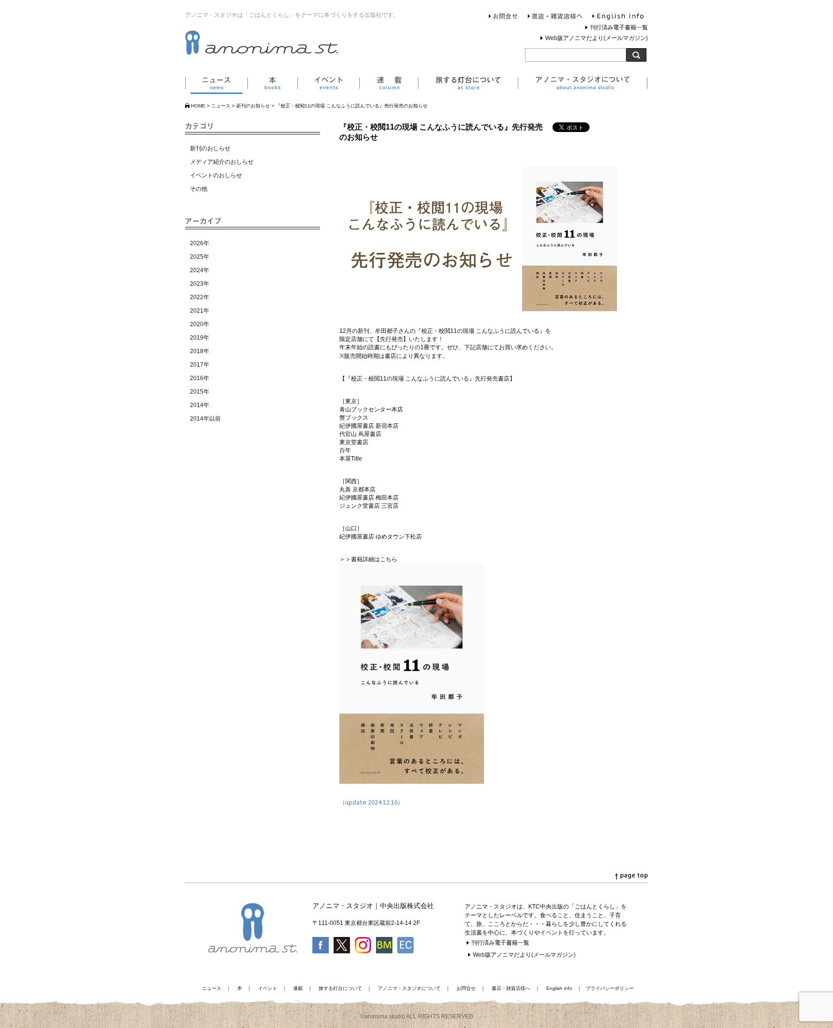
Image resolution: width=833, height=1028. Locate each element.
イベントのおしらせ (216, 175)
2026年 (199, 243)
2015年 (199, 391)
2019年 (199, 337)
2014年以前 (205, 418)
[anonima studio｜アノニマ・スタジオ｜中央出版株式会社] (261, 53)
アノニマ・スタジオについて (582, 85)
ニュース (216, 85)
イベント (328, 85)
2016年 (199, 378)
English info (618, 17)
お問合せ (503, 17)
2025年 (199, 256)
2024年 (199, 270)
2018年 (199, 351)
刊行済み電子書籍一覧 (619, 27)
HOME (198, 105)
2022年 (199, 297)
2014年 (199, 405)
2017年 (199, 364)
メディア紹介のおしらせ (222, 161)
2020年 (199, 324)
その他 (198, 188)
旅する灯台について (468, 85)
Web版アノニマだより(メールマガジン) (596, 38)
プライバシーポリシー (610, 988)
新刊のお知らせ (253, 105)
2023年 (199, 283)
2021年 (199, 310)
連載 (388, 85)
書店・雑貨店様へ (555, 17)
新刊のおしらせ (210, 148)
